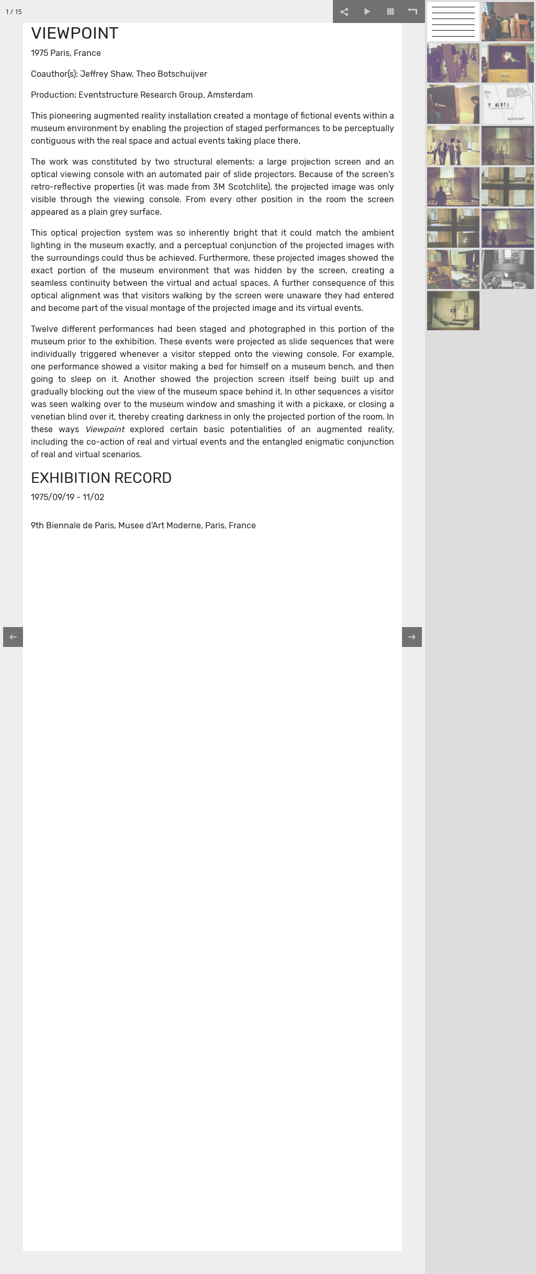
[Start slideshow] (367, 11)
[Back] (413, 11)
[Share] (344, 11)
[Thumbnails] (390, 11)
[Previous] (18, 637)
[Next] (406, 637)
